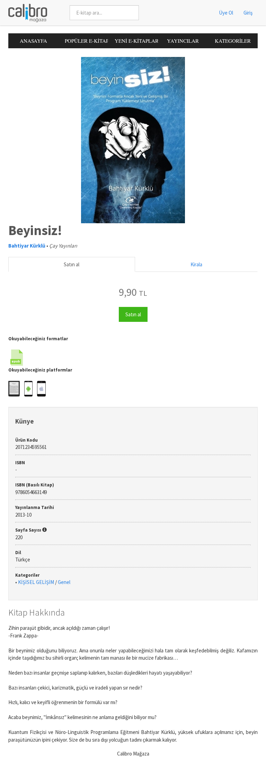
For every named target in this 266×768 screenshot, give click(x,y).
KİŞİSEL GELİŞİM (36, 582)
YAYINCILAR (183, 40)
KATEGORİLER (233, 40)
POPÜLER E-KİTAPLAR (86, 40)
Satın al (71, 264)
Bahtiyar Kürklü (26, 245)
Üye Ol (226, 12)
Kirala (196, 264)
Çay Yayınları (63, 245)
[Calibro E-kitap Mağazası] (25, 12)
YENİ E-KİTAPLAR (136, 40)
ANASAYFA (33, 40)
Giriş (247, 12)
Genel (64, 582)
